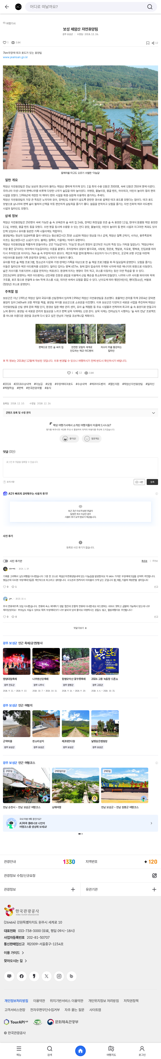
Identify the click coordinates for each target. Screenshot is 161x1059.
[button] (79, 833)
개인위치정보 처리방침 (103, 1001)
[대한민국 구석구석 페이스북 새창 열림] (21, 976)
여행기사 (11, 23)
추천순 (155, 561)
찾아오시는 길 (13, 961)
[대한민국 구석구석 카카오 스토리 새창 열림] (34, 976)
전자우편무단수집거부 (45, 1010)
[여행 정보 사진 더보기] (80, 117)
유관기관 (92, 889)
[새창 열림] (16, 1022)
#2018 (7, 384)
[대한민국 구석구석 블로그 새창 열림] (9, 976)
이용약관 (39, 1001)
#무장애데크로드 (64, 384)
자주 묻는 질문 (74, 1010)
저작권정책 (131, 1001)
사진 (141, 482)
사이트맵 (95, 1010)
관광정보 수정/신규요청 (19, 875)
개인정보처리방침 (16, 1001)
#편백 (20, 388)
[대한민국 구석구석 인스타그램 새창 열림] (59, 976)
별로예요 (95, 438)
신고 (156, 586)
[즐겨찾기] (146, 43)
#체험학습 (8, 388)
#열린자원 (113, 384)
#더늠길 (38, 384)
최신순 (144, 561)
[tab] (19, 1051)
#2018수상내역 (22, 384)
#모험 (49, 384)
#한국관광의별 (34, 388)
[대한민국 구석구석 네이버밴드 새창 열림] (71, 976)
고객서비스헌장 (15, 1010)
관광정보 (10, 889)
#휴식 (48, 388)
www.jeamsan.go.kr (15, 57)
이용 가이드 (12, 953)
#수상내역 (81, 384)
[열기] (153, 413)
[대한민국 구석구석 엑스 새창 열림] (46, 976)
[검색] (150, 7)
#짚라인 (150, 384)
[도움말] (4, 482)
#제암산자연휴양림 (132, 384)
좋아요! (73, 438)
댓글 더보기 (79, 628)
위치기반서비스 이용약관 (66, 1001)
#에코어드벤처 (97, 384)
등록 (152, 482)
